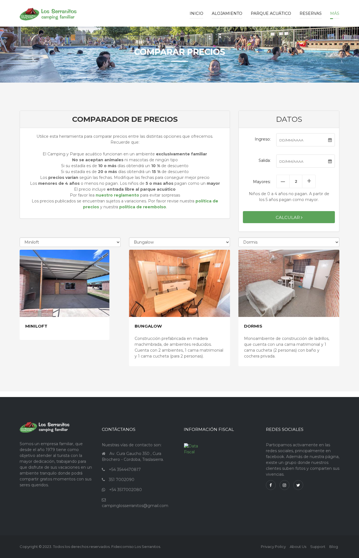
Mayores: (262, 181)
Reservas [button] (311, 13)
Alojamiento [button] (227, 13)
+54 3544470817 (125, 469)
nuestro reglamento (117, 195)
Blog (333, 546)
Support (317, 546)
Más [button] (334, 13)
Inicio (196, 13)
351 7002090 (121, 479)
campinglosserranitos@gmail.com (135, 505)
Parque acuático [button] (271, 13)
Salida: (265, 160)
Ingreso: (263, 139)
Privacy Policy (273, 546)
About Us (298, 546)
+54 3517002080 (125, 489)
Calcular (288, 217)
